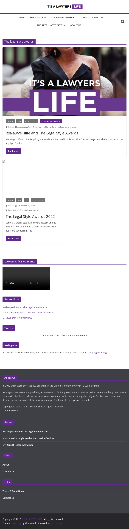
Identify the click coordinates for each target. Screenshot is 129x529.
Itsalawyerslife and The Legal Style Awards (42, 133)
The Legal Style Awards (50, 121)
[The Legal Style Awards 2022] (33, 177)
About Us (75, 25)
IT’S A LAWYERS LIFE (32, 406)
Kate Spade (13, 210)
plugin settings (100, 352)
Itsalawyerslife (41, 126)
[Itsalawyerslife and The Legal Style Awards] (64, 81)
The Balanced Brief (62, 17)
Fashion (10, 121)
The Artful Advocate (49, 25)
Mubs (15, 410)
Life (26, 200)
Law (19, 121)
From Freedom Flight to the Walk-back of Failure (28, 312)
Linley (52, 126)
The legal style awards (66, 126)
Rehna (11, 126)
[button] (44, 17)
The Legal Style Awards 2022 (30, 216)
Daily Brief (36, 17)
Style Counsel (91, 17)
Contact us (8, 471)
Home (21, 17)
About (6, 464)
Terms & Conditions (13, 491)
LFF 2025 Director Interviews (17, 317)
